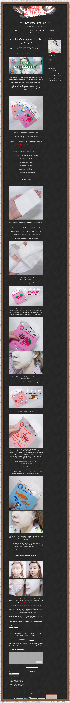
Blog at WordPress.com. (35, 693)
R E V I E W (33, 30)
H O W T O (42, 30)
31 (49, 81)
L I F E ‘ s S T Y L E (35, 33)
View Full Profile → (52, 64)
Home (16, 30)
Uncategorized (19, 635)
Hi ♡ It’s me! (23, 30)
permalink (33, 635)
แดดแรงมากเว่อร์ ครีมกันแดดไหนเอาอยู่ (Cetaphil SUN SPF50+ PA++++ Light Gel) (17, 686)
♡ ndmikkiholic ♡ (35, 23)
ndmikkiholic (25, 634)
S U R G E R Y (51, 30)
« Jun (49, 84)
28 (56, 80)
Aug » (52, 84)
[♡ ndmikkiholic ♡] (35, 12)
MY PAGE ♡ (31, 671)
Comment (39, 661)
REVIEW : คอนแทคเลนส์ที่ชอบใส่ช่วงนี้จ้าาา (34, 644)
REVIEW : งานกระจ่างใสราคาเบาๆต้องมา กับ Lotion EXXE (17, 644)
